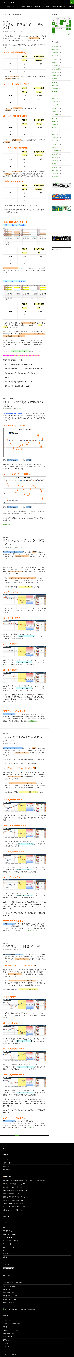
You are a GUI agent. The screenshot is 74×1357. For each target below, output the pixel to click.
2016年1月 (55, 65)
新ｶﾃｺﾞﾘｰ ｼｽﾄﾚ (7, 1244)
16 (56, 26)
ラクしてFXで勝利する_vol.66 (11, 1193)
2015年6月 (55, 88)
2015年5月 (55, 92)
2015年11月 (55, 72)
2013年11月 (55, 147)
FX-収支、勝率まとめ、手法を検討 (23, 26)
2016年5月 (55, 52)
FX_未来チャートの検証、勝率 (58, 6)
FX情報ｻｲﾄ (6, 1257)
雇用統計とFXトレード (9, 1302)
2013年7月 (55, 160)
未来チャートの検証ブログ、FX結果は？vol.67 (16, 1190)
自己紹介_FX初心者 (39, 6)
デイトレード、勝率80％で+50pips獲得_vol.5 (15, 1206)
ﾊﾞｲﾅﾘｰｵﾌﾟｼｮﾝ (6, 1254)
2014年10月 (55, 115)
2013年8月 (55, 157)
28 (70, 29)
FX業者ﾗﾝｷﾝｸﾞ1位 (8, 1231)
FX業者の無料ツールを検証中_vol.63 (13, 1210)
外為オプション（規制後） (10, 1234)
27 (67, 29)
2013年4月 (55, 170)
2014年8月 (55, 121)
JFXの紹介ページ (7, 1289)
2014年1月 (55, 141)
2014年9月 (55, 118)
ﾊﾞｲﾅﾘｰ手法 (70, 6)
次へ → (31, 1137)
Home (8, 6)
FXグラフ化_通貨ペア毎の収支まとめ (23, 403)
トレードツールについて (10, 1286)
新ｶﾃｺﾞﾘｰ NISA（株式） (10, 1247)
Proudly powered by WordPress (10, 1354)
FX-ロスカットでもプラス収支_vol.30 (23, 541)
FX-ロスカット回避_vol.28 (21, 946)
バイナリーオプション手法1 (11, 1240)
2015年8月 (55, 82)
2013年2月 (55, 177)
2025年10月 (55, 46)
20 (67, 26)
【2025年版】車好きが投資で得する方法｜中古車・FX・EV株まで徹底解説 (24, 1180)
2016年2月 (55, 62)
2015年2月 (55, 101)
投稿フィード (6, 1163)
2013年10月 (55, 151)
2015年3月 (55, 98)
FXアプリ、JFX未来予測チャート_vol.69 (14, 1184)
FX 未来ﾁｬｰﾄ (6, 21)
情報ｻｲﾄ (47, 6)
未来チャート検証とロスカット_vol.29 (24, 738)
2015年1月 (55, 105)
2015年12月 (55, 69)
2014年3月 (55, 134)
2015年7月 (55, 85)
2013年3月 (55, 173)
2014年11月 (55, 111)
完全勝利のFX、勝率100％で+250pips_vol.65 (15, 1197)
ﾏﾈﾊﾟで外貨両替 (7, 1275)
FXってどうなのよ (9, 2)
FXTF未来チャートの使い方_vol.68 (12, 1187)
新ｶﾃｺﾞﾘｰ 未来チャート (10, 1227)
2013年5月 (55, 167)
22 (53, 29)
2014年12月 (55, 108)
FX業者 (23, 6)
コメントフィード (8, 1166)
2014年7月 (55, 124)
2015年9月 (55, 79)
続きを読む (7, 524)
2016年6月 (55, 49)
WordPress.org (7, 1169)
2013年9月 (55, 154)
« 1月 (54, 34)
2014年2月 (55, 137)
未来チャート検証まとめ (9, 398)
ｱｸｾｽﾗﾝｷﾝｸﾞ (30, 6)
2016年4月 (55, 56)
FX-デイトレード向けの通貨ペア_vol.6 (13, 1203)
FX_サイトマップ (15, 6)
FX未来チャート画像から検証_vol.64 (13, 1200)
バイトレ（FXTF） (8, 1237)
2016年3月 (55, 59)
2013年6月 (55, 164)
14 (70, 23)
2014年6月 (55, 128)
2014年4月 (55, 131)
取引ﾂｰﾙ (5, 1250)
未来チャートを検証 (8, 1292)
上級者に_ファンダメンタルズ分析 (12, 1283)
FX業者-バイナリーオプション (11, 1296)
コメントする (18, 31)
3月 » (69, 34)
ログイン (5, 1159)
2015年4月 (55, 95)
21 (70, 26)
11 (61, 23)
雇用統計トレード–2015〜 (10, 1299)
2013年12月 (55, 144)
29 (53, 31)
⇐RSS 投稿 (7, 1176)
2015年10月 (55, 75)
